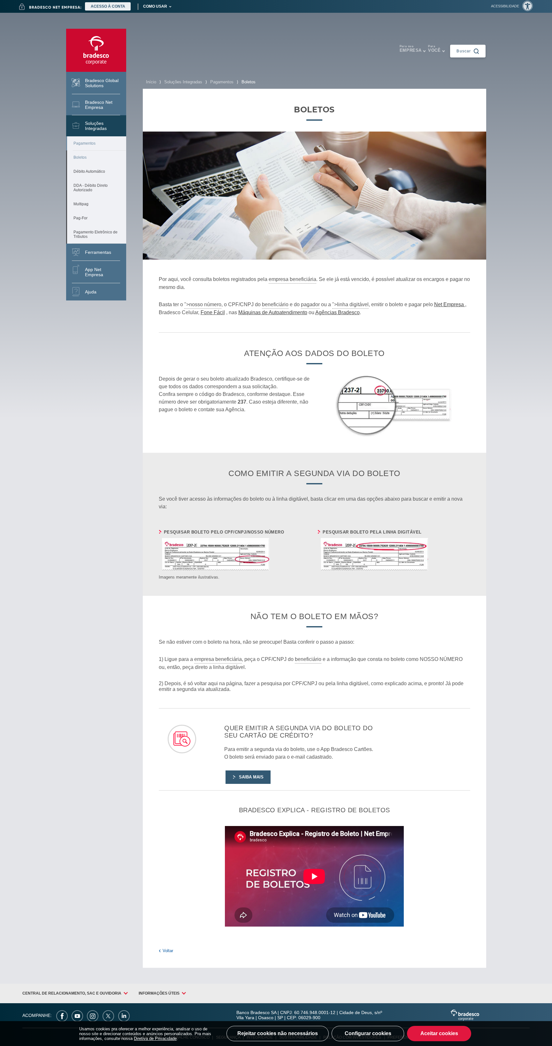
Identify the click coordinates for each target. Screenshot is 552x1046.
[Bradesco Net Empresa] (50, 7)
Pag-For (80, 218)
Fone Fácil (213, 312)
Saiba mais (251, 777)
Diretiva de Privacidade (155, 1038)
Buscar (463, 51)
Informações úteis (159, 993)
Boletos (80, 157)
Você (434, 49)
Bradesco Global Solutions (102, 83)
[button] (512, 6)
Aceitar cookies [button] (439, 1033)
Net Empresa (449, 304)
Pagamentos (84, 143)
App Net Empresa (94, 272)
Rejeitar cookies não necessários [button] (277, 1033)
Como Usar (155, 6)
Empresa (411, 49)
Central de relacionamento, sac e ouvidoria (71, 993)
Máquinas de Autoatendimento (272, 312)
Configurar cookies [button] (368, 1033)
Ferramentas (98, 252)
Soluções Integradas (96, 126)
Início (151, 82)
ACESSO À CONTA (108, 6)
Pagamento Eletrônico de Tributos (95, 234)
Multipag (80, 204)
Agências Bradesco (337, 312)
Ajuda (90, 291)
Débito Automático (89, 171)
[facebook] (62, 1015)
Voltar (168, 950)
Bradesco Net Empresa (98, 105)
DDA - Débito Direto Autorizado (90, 187)
